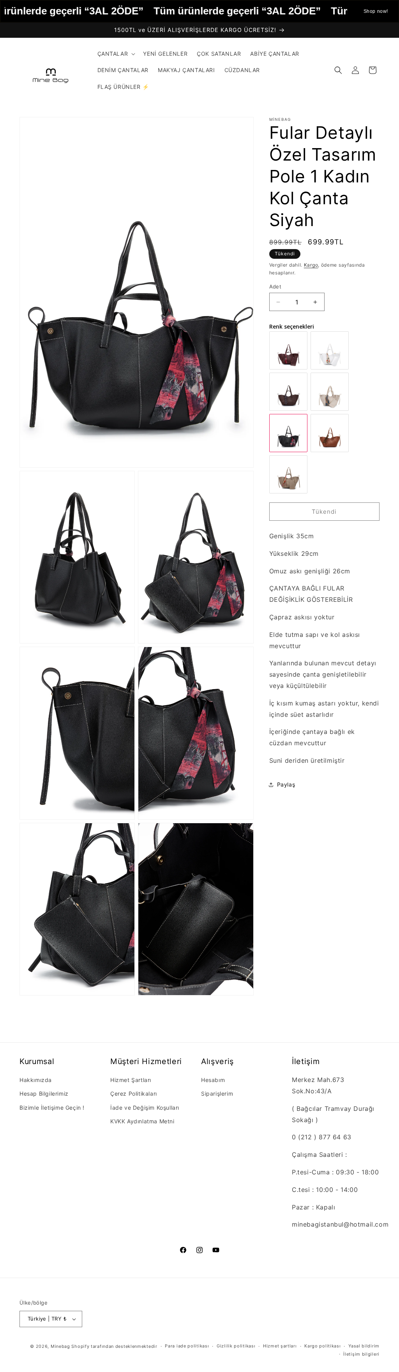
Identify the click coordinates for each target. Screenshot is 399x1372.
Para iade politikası (187, 1346)
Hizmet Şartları (130, 1080)
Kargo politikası (322, 1346)
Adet (275, 286)
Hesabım (213, 1080)
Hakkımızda (35, 1080)
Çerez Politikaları (133, 1093)
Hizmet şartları (280, 1346)
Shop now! (376, 11)
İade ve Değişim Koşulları (144, 1107)
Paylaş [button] (286, 784)
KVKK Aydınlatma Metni (142, 1121)
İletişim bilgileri (361, 1354)
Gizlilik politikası (236, 1346)
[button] (116, 54)
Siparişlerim (217, 1093)
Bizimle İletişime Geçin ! (52, 1107)
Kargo (311, 265)
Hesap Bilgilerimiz (44, 1093)
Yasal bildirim (364, 1346)
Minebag (60, 1346)
